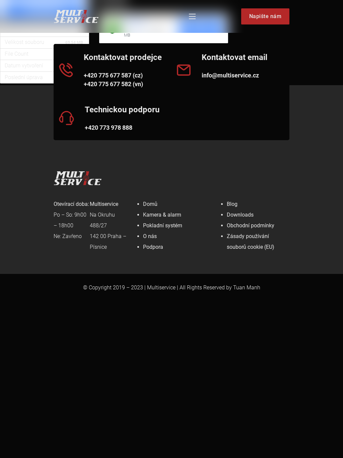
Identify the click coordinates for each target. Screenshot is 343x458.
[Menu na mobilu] (192, 16)
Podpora (153, 247)
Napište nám (265, 16)
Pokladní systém (162, 225)
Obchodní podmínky (250, 225)
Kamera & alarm (162, 215)
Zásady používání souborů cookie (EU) (250, 241)
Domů (150, 204)
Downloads (240, 215)
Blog (232, 204)
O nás (150, 236)
